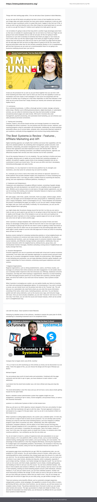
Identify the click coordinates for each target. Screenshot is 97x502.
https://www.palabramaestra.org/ (21, 4)
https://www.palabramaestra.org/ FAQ (79, 3)
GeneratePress (63, 499)
